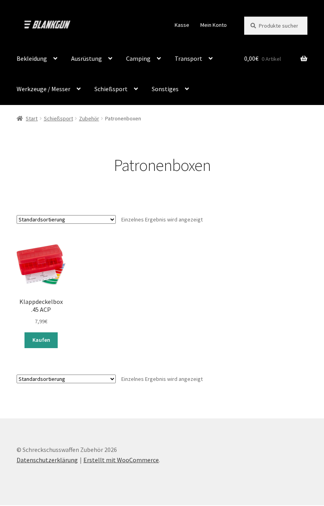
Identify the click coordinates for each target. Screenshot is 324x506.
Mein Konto (213, 24)
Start (32, 118)
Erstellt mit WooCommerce (121, 460)
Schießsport (111, 89)
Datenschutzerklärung (47, 460)
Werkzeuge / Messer (43, 89)
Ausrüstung (86, 58)
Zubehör (89, 118)
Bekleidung (32, 58)
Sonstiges (165, 89)
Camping (138, 58)
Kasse (182, 24)
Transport (188, 58)
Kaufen (41, 339)
